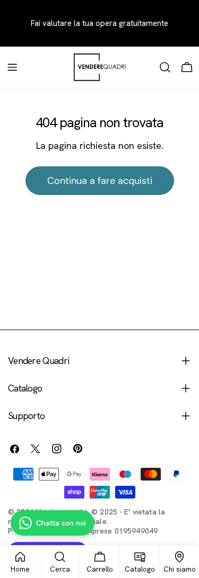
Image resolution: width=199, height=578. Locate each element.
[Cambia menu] (12, 67)
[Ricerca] (165, 67)
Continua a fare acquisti (99, 180)
